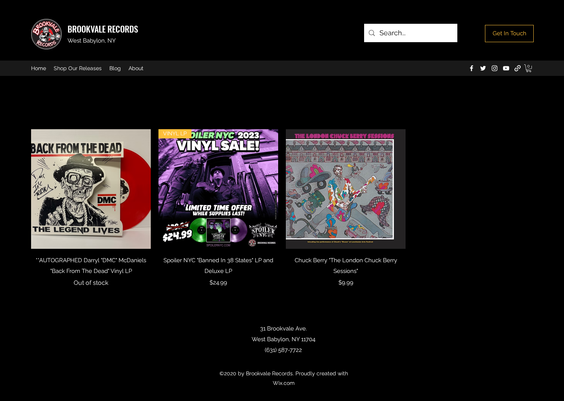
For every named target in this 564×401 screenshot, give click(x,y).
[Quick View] (91, 189)
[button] (528, 68)
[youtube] (506, 68)
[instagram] (494, 68)
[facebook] (471, 68)
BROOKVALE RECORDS (103, 29)
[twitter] (483, 68)
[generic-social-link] (517, 68)
